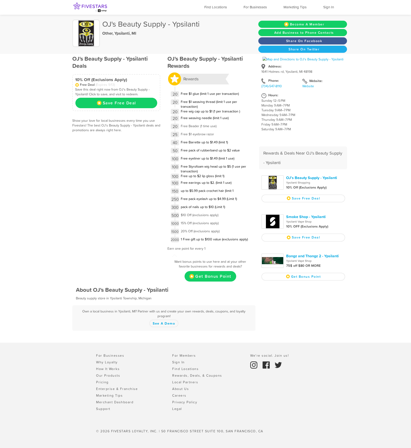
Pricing (102, 382)
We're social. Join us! (269, 355)
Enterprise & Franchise (117, 388)
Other (107, 33)
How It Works (108, 368)
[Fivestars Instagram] (254, 364)
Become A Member (307, 24)
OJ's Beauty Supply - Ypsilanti (311, 177)
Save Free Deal (119, 103)
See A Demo (164, 323)
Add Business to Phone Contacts (304, 32)
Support (103, 408)
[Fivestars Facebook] (267, 364)
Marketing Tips (295, 7)
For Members (184, 355)
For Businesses (255, 7)
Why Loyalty (107, 362)
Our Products (108, 375)
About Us (180, 388)
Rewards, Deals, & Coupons (197, 375)
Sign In (328, 7)
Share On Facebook (304, 41)
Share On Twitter (304, 49)
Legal (177, 408)
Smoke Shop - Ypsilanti (306, 216)
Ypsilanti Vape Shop (299, 221)
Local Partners (185, 382)
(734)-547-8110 (271, 86)
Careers (179, 395)
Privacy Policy (184, 402)
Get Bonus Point (213, 276)
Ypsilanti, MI (125, 33)
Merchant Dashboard (114, 402)
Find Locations (215, 7)
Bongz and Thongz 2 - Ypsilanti (312, 256)
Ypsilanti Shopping (298, 182)
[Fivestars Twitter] (278, 364)
